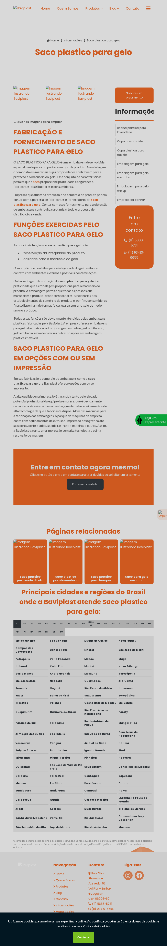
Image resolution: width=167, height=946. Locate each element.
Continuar (83, 937)
